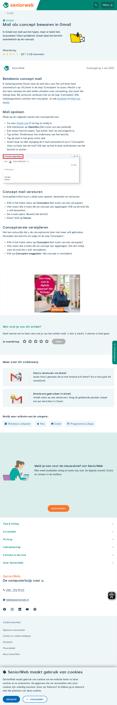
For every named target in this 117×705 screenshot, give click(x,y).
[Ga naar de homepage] (20, 5)
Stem (59, 341)
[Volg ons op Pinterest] (35, 609)
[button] (24, 342)
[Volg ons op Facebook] (4, 609)
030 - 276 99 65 (15, 590)
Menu (106, 5)
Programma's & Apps (82, 424)
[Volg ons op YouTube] (27, 609)
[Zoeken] (96, 5)
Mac (42, 424)
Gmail (57, 424)
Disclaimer (8, 642)
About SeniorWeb (11, 654)
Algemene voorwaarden (14, 630)
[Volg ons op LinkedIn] (19, 609)
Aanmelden (58, 508)
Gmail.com (22, 123)
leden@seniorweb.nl (17, 600)
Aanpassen (37, 699)
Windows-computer (19, 424)
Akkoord (11, 699)
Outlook (62, 99)
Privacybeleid (9, 648)
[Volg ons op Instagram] (12, 609)
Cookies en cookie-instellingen (17, 636)
